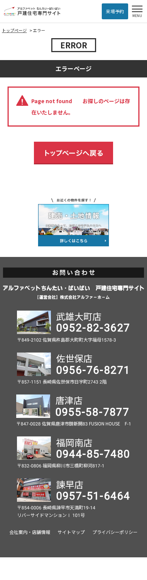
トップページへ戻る (73, 153)
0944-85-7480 (93, 453)
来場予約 (115, 11)
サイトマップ (71, 532)
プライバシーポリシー (115, 532)
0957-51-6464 (93, 495)
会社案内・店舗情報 (29, 532)
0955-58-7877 (92, 411)
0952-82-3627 (93, 326)
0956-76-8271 (93, 369)
